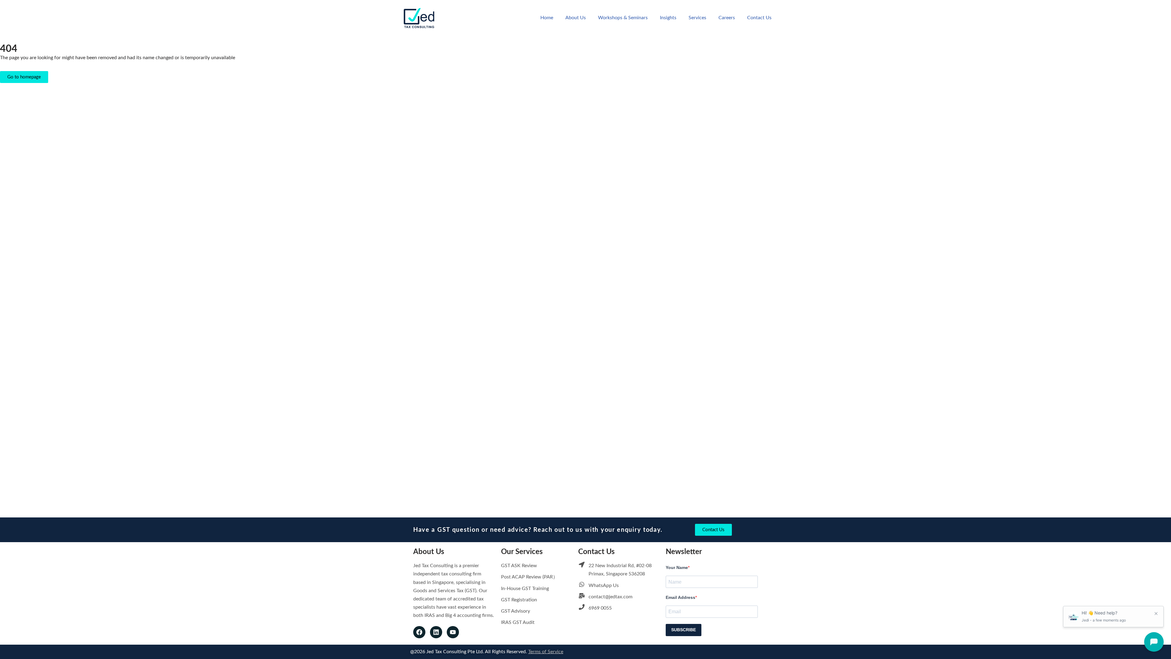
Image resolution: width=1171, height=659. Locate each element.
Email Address (680, 597)
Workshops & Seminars (623, 17)
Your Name (677, 567)
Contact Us (759, 17)
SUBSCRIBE (683, 629)
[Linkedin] (436, 632)
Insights (668, 17)
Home (546, 17)
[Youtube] (453, 632)
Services (697, 17)
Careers (726, 17)
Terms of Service (545, 651)
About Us (575, 17)
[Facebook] (419, 632)
